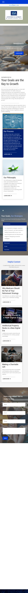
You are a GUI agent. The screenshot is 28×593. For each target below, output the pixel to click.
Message (5, 426)
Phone (4, 418)
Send (5, 438)
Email (4, 410)
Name (4, 401)
